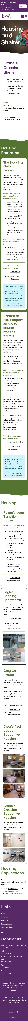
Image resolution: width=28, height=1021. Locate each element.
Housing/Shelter (6, 924)
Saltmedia (15, 1002)
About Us (4, 917)
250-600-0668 (15, 447)
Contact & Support (8, 927)
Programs (4, 920)
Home (3, 913)
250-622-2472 (15, 117)
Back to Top (12, 1017)
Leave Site (12, 1012)
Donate (22, 6)
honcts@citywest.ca (13, 628)
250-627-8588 (15, 578)
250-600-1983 (15, 580)
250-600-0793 (15, 276)
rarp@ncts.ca (15, 449)
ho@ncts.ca (15, 279)
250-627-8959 (15, 272)
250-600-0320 (15, 119)
